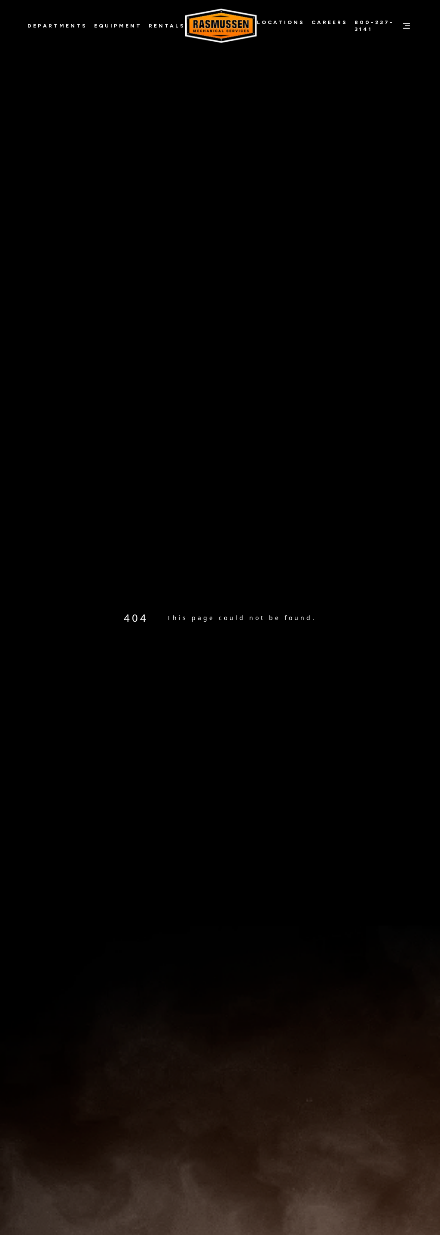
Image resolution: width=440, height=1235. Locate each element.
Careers (330, 22)
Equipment (118, 26)
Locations (281, 22)
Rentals (167, 26)
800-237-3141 (374, 25)
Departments (57, 26)
